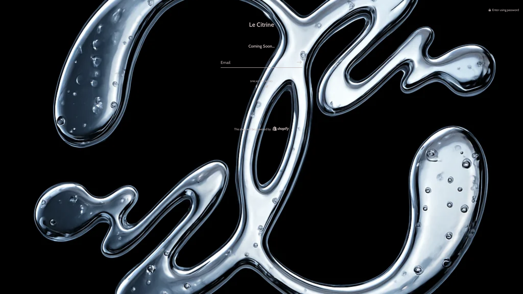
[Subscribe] (299, 62)
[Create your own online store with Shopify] (280, 129)
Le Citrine (261, 24)
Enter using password (505, 10)
